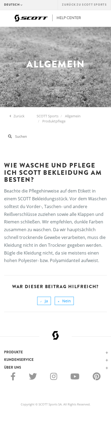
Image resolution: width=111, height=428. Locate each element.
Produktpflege (53, 121)
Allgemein (73, 116)
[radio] (44, 301)
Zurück (19, 116)
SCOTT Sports (47, 116)
